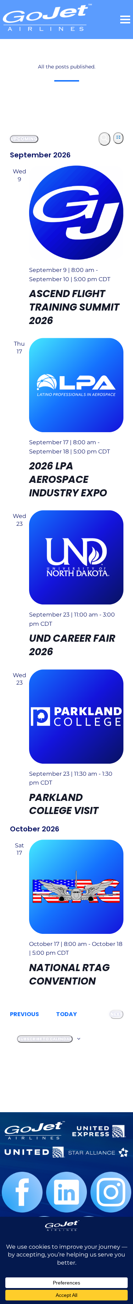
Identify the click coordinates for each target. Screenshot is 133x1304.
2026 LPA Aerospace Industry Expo (68, 479)
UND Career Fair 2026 (72, 645)
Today (66, 1014)
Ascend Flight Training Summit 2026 (74, 307)
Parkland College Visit (64, 804)
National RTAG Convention (69, 974)
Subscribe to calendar (45, 1039)
